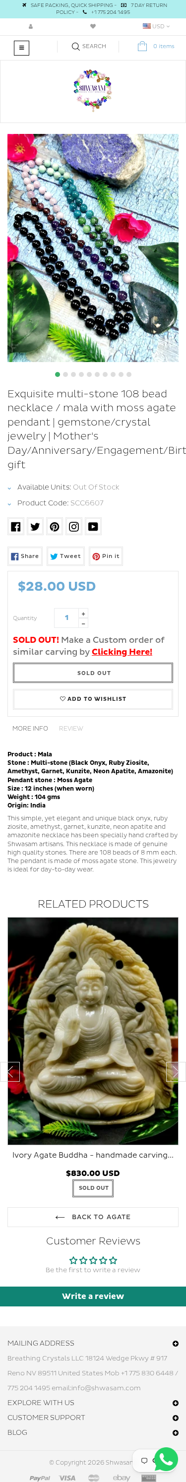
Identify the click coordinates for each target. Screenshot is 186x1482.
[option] (93, 248)
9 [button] (121, 374)
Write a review (93, 1296)
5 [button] (89, 374)
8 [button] (113, 374)
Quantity (25, 618)
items (164, 46)
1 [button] (57, 374)
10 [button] (128, 374)
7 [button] (105, 374)
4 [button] (81, 374)
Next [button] (176, 1072)
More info (30, 729)
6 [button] (97, 374)
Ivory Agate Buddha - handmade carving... (93, 1155)
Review (71, 729)
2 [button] (65, 374)
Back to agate (100, 1217)
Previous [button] (10, 1072)
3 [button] (73, 374)
